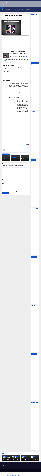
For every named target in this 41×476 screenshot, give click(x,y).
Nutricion (13, 474)
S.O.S (17, 475)
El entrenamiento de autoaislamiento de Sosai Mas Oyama (6, 458)
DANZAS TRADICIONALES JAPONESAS (34, 458)
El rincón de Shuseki (4, 456)
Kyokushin (3, 9)
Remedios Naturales (14, 475)
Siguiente (27, 41)
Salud (19, 475)
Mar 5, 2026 (4, 459)
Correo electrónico (4, 183)
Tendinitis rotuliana (6, 158)
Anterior (3, 41)
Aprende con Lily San (17, 9)
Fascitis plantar (24, 158)
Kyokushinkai (5, 474)
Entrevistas (8, 9)
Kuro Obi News (8, 160)
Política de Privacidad (17, 474)
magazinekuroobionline (7, 465)
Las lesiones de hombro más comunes (14, 159)
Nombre (3, 179)
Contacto (8, 473)
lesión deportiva (25, 56)
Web (2, 187)
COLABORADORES (28, 9)
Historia (12, 9)
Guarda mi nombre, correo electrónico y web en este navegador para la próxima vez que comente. (13, 191)
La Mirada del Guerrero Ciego (14, 456)
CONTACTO (23, 9)
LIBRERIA (8, 474)
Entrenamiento (15, 473)
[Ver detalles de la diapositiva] (9, 41)
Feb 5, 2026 (14, 459)
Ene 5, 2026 (33, 459)
